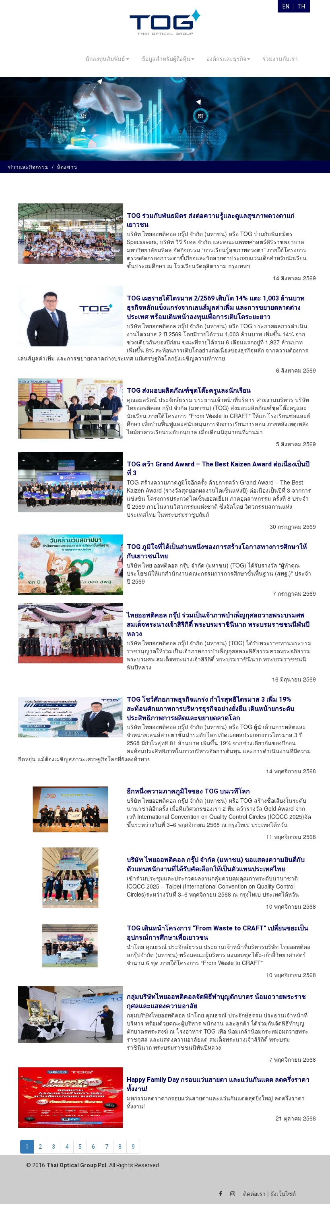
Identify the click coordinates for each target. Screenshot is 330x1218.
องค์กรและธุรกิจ (226, 59)
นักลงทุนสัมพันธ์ (105, 59)
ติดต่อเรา (254, 1194)
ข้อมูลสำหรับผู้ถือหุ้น (165, 59)
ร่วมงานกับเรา (280, 59)
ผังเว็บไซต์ (283, 1194)
